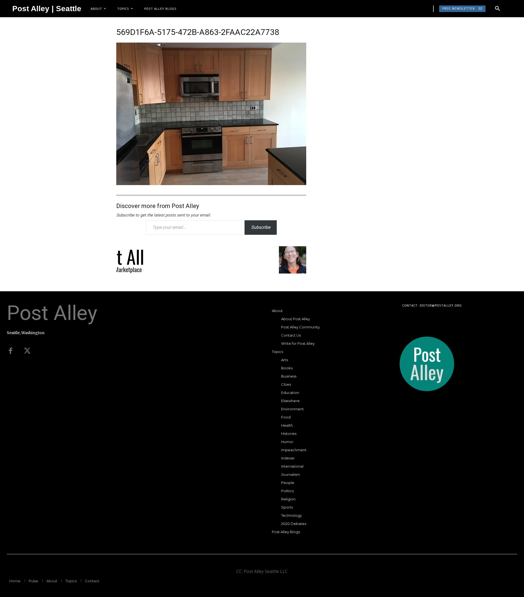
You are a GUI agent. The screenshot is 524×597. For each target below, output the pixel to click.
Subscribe (260, 227)
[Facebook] (10, 351)
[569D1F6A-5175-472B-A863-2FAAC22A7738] (211, 183)
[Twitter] (27, 351)
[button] (497, 8)
